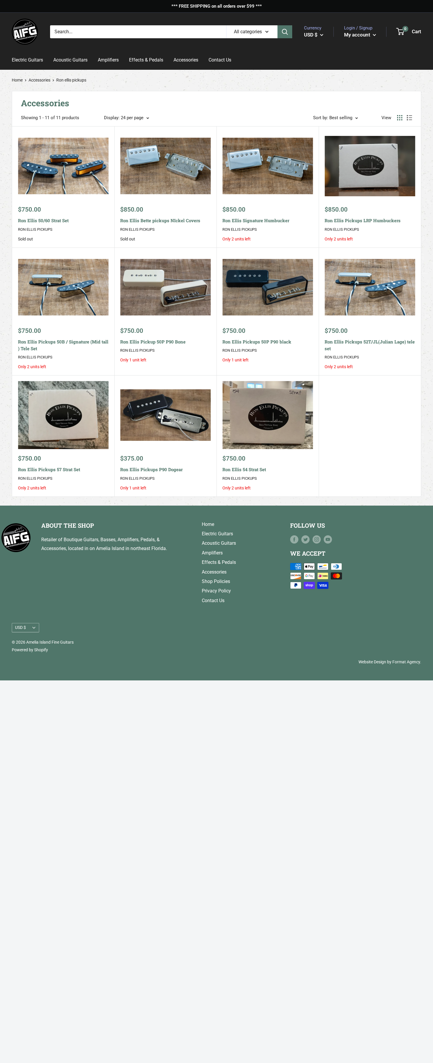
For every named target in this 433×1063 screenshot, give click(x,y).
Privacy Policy (216, 591)
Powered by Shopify (30, 649)
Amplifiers (108, 60)
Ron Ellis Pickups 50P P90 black (256, 342)
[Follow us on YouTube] (328, 539)
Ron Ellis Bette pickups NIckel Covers (160, 220)
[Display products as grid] (399, 117)
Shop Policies (216, 581)
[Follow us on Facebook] (294, 539)
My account (357, 34)
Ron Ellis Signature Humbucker (255, 220)
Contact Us (220, 60)
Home (17, 80)
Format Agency (406, 662)
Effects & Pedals (146, 60)
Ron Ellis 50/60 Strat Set (43, 220)
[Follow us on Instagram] (317, 539)
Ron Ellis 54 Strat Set (244, 469)
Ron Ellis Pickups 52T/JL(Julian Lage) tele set (370, 345)
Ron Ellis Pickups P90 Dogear (151, 469)
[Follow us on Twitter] (305, 539)
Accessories (185, 60)
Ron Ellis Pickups (35, 229)
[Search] (284, 31)
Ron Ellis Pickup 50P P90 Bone (153, 342)
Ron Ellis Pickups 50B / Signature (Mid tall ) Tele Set (63, 345)
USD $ (20, 627)
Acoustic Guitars (70, 60)
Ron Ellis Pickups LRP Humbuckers (363, 220)
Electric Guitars (27, 60)
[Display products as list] (409, 117)
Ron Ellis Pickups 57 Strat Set (49, 469)
